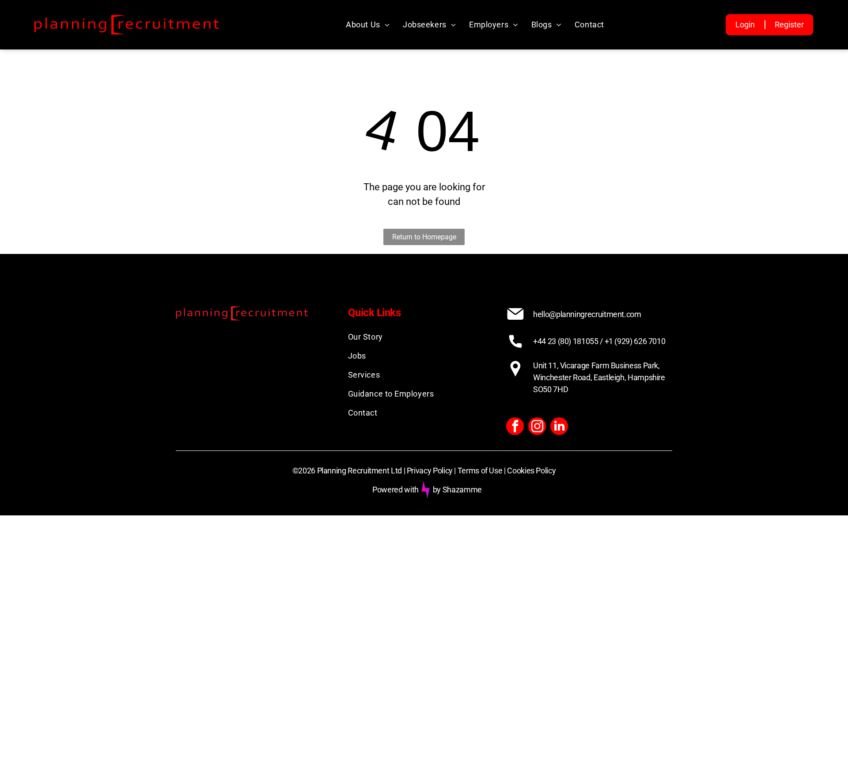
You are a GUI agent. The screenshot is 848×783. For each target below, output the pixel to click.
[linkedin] (559, 427)
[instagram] (537, 427)
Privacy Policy (430, 470)
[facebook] (515, 427)
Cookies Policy (531, 470)
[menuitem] (367, 24)
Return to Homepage (424, 237)
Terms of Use (480, 470)
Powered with (395, 489)
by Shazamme (457, 489)
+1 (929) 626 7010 (635, 341)
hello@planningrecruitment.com (587, 314)
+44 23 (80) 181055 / (568, 341)
